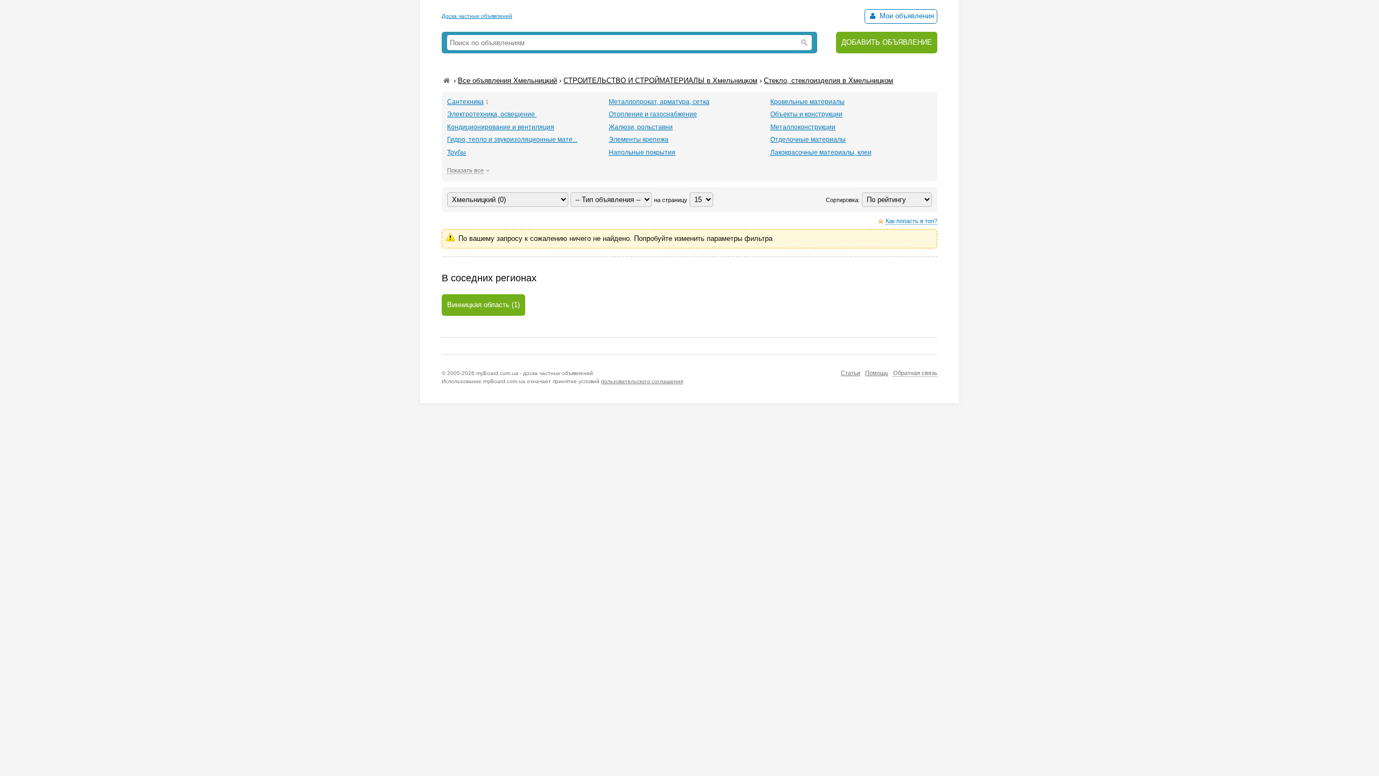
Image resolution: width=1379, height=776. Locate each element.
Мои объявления (905, 16)
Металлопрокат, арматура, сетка (659, 102)
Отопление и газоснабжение (653, 114)
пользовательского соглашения (642, 381)
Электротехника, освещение (492, 114)
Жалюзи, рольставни (641, 127)
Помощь (876, 373)
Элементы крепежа (638, 139)
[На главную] (446, 81)
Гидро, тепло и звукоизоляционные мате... (512, 139)
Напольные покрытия (642, 152)
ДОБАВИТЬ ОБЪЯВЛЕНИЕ (886, 42)
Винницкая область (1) (483, 305)
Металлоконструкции (802, 127)
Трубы (456, 152)
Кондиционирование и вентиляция (500, 127)
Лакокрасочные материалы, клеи (821, 152)
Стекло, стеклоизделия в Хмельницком (828, 81)
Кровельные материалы (807, 102)
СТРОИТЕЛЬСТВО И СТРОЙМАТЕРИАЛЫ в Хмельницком (660, 81)
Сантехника (465, 102)
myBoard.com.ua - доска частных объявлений (534, 373)
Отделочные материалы (808, 139)
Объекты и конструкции (806, 114)
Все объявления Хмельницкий (507, 81)
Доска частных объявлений (477, 16)
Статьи (850, 373)
